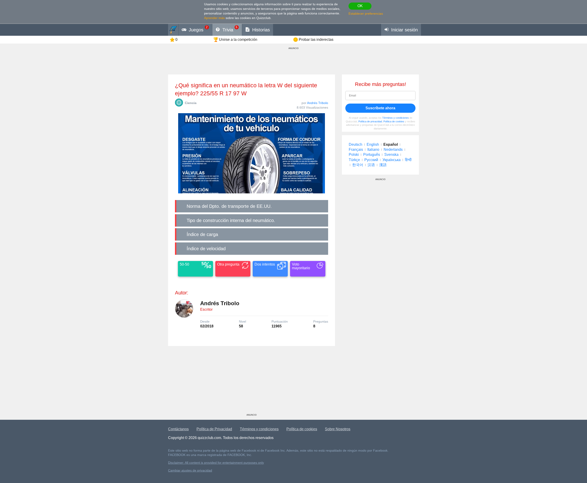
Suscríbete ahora (380, 108)
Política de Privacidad (214, 429)
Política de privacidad (370, 121)
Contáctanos (178, 429)
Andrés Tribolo (317, 103)
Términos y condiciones (395, 117)
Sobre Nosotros (337, 429)
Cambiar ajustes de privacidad (190, 470)
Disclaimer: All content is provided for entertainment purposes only (216, 462)
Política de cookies (393, 121)
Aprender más (214, 18)
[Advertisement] (251, 381)
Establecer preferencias (366, 13)
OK (360, 6)
